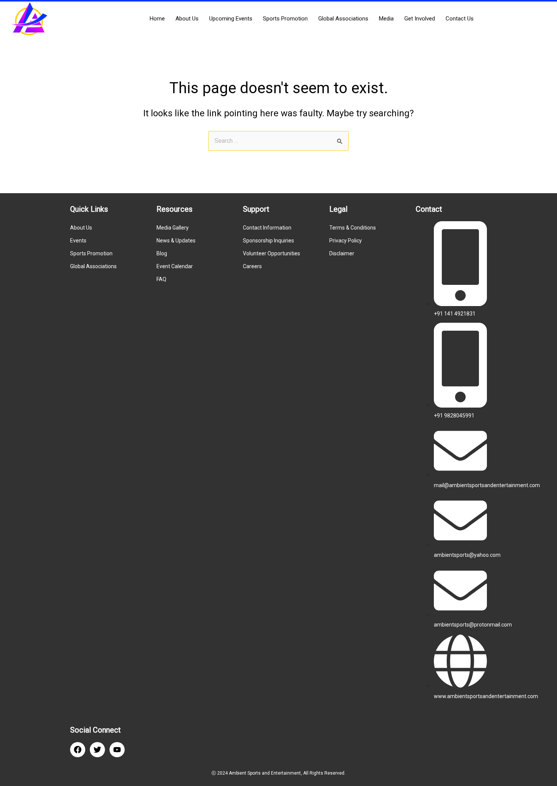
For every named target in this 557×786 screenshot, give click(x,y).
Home (157, 18)
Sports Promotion (91, 253)
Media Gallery (172, 228)
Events (78, 241)
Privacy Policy (345, 241)
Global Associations (93, 266)
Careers (252, 266)
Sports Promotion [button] (285, 18)
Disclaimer (341, 253)
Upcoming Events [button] (230, 18)
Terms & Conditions (352, 228)
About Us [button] (187, 18)
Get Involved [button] (419, 18)
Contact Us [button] (460, 18)
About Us (81, 228)
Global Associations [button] (343, 18)
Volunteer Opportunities (271, 253)
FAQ (161, 279)
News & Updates (176, 241)
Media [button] (386, 18)
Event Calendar (174, 266)
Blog (161, 253)
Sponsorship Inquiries (268, 241)
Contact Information (267, 228)
